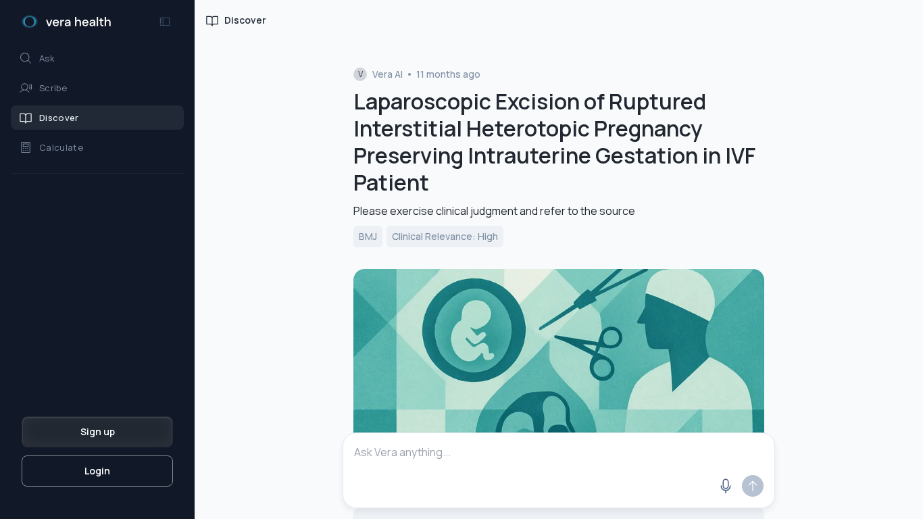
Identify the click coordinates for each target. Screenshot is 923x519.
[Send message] (753, 486)
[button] (97, 58)
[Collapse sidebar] (165, 21)
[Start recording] (726, 486)
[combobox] (559, 452)
